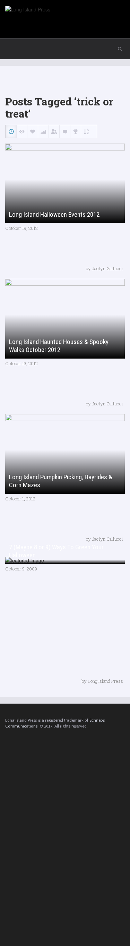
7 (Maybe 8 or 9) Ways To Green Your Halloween (56, 551)
